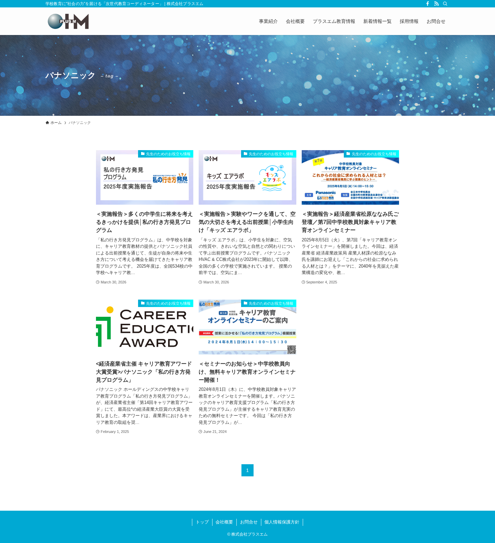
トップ (202, 521)
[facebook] (427, 3)
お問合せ (249, 521)
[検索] (445, 3)
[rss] (436, 3)
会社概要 (224, 521)
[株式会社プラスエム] (67, 21)
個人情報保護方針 (281, 521)
